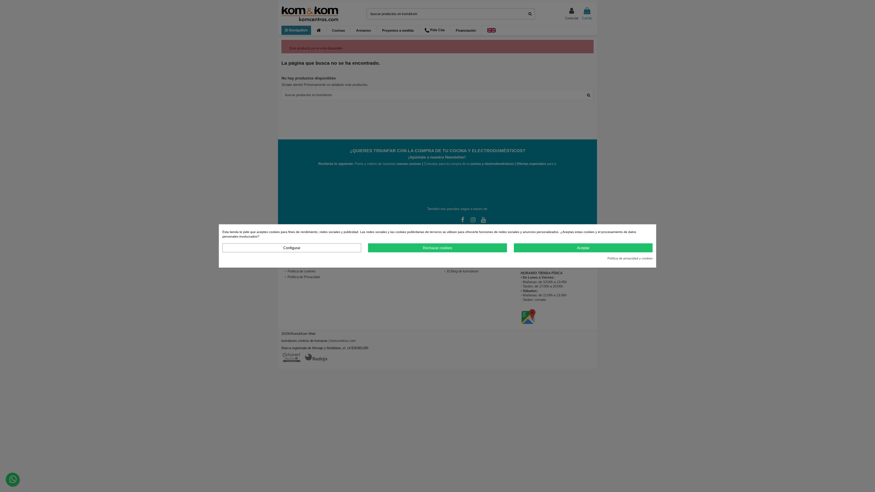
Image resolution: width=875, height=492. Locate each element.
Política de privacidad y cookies (630, 258)
